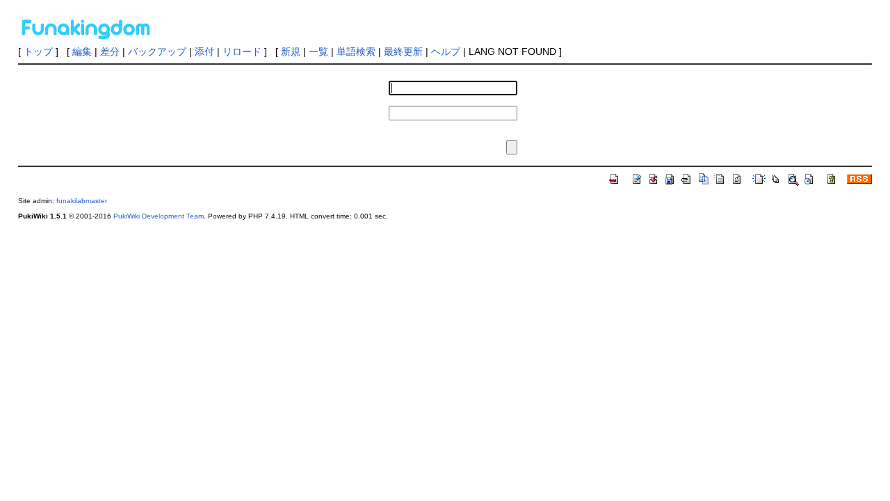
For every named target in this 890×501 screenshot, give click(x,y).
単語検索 (356, 51)
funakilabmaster (81, 201)
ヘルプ (445, 51)
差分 (110, 51)
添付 (204, 51)
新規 (290, 51)
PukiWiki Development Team (158, 216)
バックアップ (157, 51)
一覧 (318, 51)
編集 (82, 51)
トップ (38, 51)
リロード (241, 51)
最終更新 (403, 51)
